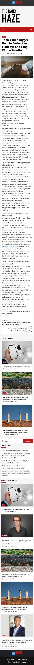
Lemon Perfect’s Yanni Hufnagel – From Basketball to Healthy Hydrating (19, 329)
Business (4, 635)
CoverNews (12, 662)
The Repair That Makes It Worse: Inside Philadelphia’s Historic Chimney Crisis (14, 467)
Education (4, 535)
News (4, 37)
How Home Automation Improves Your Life (16, 367)
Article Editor (17, 54)
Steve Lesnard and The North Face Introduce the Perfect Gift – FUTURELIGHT (16, 322)
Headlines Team (14, 434)
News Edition (13, 369)
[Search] (31, 29)
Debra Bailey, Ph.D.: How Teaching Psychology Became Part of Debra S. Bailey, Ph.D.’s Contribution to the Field (16, 456)
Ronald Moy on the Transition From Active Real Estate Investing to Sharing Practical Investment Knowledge (16, 473)
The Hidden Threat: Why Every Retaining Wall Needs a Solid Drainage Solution (15, 462)
